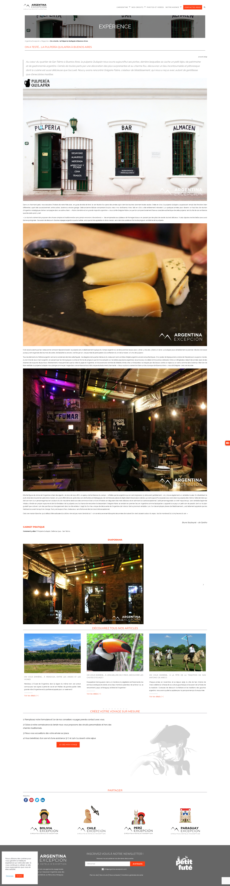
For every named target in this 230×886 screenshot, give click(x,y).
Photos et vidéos (155, 7)
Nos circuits (104, 875)
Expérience (115, 26)
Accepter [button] (19, 876)
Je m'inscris (137, 864)
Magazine (44, 41)
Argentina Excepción (32, 41)
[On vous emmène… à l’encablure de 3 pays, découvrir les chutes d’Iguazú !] (115, 652)
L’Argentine (122, 7)
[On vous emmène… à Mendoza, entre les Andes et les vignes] (52, 653)
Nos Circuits (137, 7)
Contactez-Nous (193, 7)
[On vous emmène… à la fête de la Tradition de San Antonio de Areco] (177, 652)
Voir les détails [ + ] (31, 696)
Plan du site (94, 875)
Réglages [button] (9, 876)
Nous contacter (114, 875)
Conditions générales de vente (132, 875)
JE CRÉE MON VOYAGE (68, 745)
